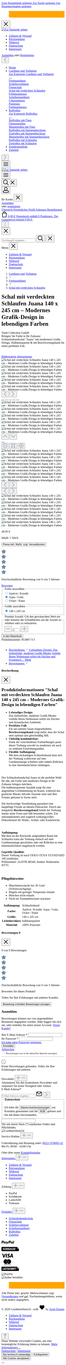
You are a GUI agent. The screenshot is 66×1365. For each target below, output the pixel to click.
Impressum (15, 49)
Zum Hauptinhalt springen (17, 3)
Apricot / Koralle (18, 593)
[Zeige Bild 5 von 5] (17, 399)
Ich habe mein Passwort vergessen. (21, 1042)
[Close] (5, 231)
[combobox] (18, 240)
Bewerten (7, 585)
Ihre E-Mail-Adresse (14, 1034)
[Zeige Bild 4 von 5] (13, 399)
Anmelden (7, 55)
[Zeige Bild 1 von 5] (2, 399)
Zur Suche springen (44, 3)
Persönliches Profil (24, 209)
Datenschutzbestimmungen (35, 1107)
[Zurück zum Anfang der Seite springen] (5, 1336)
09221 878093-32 (52, 1143)
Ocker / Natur (17, 600)
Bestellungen (54, 209)
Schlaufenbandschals (21, 1218)
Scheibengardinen (19, 1228)
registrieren (13, 206)
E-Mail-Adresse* (11, 1089)
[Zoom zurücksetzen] (13, 446)
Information (8, 1158)
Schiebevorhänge (19, 1225)
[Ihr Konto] (5, 190)
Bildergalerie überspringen (16, 356)
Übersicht (7, 209)
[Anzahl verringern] (8, 629)
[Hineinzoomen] (21, 446)
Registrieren (27, 55)
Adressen (41, 209)
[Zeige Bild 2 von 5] (6, 399)
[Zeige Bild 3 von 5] (10, 399)
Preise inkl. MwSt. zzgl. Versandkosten (24, 544)
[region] (33, 442)
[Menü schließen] (10, 78)
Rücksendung (17, 39)
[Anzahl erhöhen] (24, 629)
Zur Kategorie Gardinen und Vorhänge (31, 74)
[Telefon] (10, 15)
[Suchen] (9, 182)
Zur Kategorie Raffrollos (23, 113)
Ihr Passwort (9, 1038)
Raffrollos (14, 1231)
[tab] (34, 654)
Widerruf (14, 42)
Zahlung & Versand (20, 35)
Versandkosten (9, 1296)
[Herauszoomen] (5, 446)
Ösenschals (15, 1221)
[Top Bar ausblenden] (5, 24)
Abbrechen (7, 1049)
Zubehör (14, 1234)
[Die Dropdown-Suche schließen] (50, 238)
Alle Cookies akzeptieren (16, 1358)
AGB (42, 1111)
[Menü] (5, 164)
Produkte (7, 1211)
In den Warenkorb (12, 636)
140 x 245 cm (17, 611)
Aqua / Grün (16, 597)
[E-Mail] (10, 12)
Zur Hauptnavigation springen (30, 4)
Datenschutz (16, 45)
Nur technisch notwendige (16, 1354)
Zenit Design (56, 1309)
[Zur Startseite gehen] (14, 29)
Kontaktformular (30, 1152)
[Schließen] (2, 442)
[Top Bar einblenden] (5, 224)
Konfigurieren (41, 1354)
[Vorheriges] (5, 60)
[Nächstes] (5, 158)
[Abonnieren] (46, 1095)
